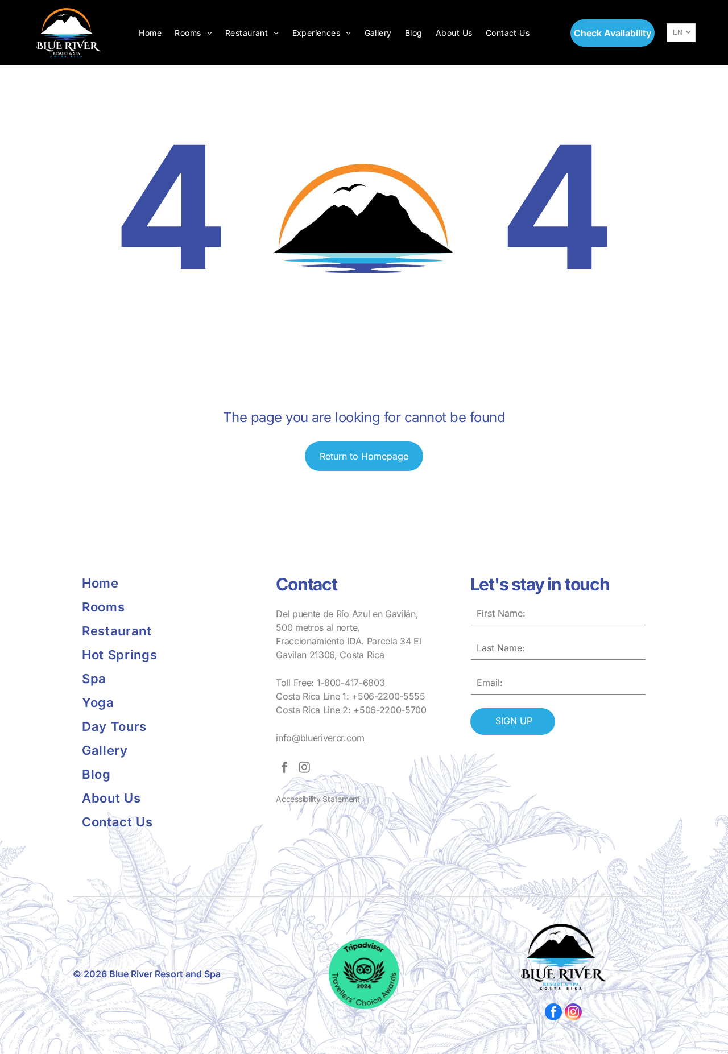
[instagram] (304, 769)
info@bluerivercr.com (320, 737)
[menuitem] (150, 32)
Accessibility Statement (318, 799)
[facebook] (284, 769)
